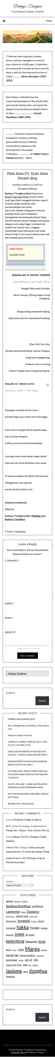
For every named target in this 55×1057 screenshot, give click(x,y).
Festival (34, 921)
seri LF (29, 959)
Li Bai (21, 949)
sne (25, 964)
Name (9, 603)
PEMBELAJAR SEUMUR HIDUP (21, 719)
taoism (35, 965)
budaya (25, 901)
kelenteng (15, 941)
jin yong (30, 934)
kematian (31, 941)
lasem (14, 950)
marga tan (12, 955)
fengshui (24, 921)
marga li (44, 950)
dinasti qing (22, 916)
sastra (21, 960)
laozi (8, 949)
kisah (42, 941)
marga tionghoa (27, 955)
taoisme (14, 970)
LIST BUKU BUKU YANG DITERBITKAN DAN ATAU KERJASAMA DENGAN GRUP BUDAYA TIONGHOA (28, 774)
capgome (13, 911)
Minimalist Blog (18, 1052)
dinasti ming (10, 916)
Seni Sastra (20, 531)
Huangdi (9, 935)
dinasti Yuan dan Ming (16, 196)
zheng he (10, 976)
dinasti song (33, 916)
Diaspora (33, 911)
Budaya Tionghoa (27, 6)
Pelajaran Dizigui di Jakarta (20, 735)
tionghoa (38, 970)
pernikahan (11, 960)
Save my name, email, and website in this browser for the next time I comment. (29, 647)
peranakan (40, 956)
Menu (49, 20)
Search (10, 692)
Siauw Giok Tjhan (14, 965)
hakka (23, 927)
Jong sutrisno (13, 858)
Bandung (17, 901)
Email (9, 617)
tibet (25, 971)
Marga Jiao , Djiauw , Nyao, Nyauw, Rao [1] (27, 830)
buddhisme (37, 906)
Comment (12, 560)
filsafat (41, 921)
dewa (23, 912)
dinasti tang (11, 921)
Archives (10, 881)
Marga (32, 949)
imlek (19, 934)
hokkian (44, 928)
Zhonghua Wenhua (27, 188)
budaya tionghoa (18, 906)
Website (10, 632)
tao (30, 965)
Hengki (34, 928)
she (36, 959)
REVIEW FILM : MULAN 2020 (21, 803)
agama (9, 901)
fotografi (10, 928)
